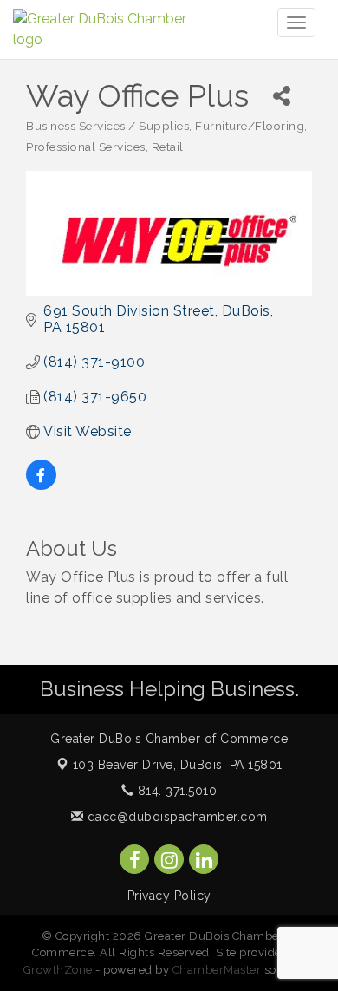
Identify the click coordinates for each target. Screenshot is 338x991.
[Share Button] (281, 95)
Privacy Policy (169, 896)
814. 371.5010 (175, 791)
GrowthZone (58, 969)
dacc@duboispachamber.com (175, 817)
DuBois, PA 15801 (178, 765)
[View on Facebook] (41, 485)
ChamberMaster (217, 969)
